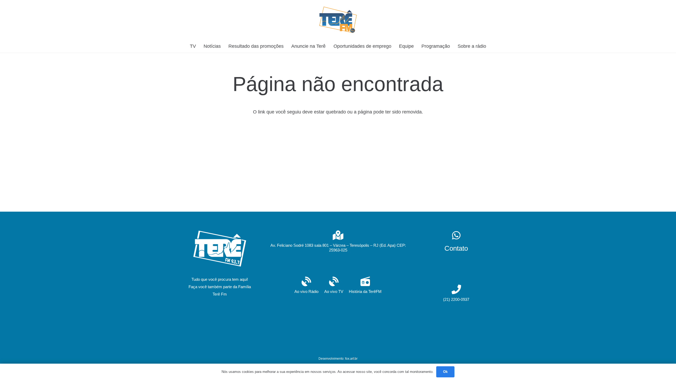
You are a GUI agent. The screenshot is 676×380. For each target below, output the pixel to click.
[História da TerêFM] (365, 282)
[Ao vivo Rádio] (306, 282)
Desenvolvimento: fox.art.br (338, 358)
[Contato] (456, 236)
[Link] (338, 20)
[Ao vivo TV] (333, 282)
